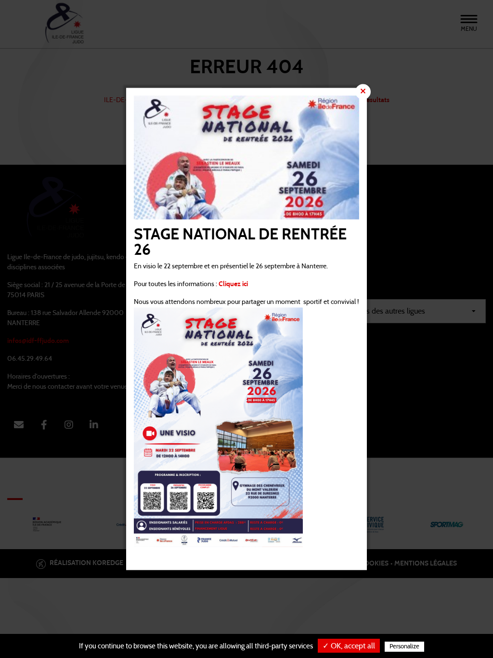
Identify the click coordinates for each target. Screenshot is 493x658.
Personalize (404, 647)
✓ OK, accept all (349, 646)
